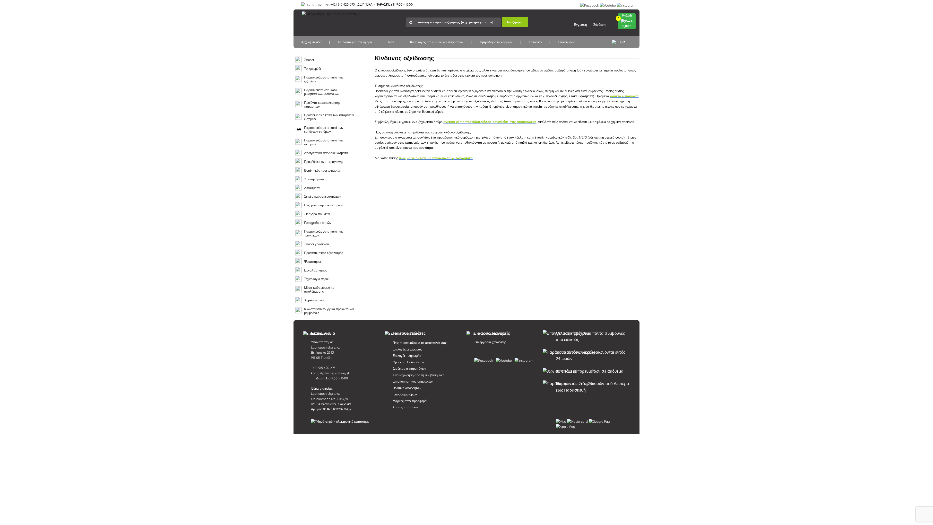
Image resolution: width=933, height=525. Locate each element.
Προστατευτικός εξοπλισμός (323, 253)
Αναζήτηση (515, 22)
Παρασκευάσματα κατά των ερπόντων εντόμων (324, 129)
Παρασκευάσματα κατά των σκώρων (324, 142)
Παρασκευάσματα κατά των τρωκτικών (324, 233)
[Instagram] (626, 4)
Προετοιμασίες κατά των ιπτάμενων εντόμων (329, 117)
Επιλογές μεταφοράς (407, 349)
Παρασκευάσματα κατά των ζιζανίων (324, 79)
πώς (402, 158)
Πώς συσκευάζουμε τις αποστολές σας (420, 343)
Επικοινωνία (566, 42)
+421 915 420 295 (323, 368)
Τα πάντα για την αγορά (355, 42)
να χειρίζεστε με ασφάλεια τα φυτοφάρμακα (440, 158)
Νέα (391, 42)
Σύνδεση (599, 24)
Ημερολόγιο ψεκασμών (496, 42)
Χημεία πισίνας (314, 300)
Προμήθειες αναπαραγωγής (323, 162)
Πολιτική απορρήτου (407, 388)
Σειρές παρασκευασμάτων (322, 196)
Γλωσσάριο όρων (405, 394)
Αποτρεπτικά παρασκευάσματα (326, 153)
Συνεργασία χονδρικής (490, 342)
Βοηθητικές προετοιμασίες (322, 170)
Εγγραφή (580, 24)
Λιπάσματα (312, 188)
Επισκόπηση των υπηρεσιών (413, 381)
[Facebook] (589, 4)
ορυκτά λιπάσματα (624, 96)
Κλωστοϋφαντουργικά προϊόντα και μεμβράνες (329, 311)
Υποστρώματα (314, 179)
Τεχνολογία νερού (316, 279)
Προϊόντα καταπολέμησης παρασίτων (322, 104)
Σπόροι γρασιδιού (316, 244)
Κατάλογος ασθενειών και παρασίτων (437, 42)
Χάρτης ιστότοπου (405, 407)
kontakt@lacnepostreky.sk (331, 373)
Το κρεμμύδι (312, 68)
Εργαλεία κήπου (315, 270)
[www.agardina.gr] (484, 359)
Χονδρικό (535, 42)
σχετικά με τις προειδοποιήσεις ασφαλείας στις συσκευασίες (489, 122)
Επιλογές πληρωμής (407, 356)
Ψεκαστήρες (312, 261)
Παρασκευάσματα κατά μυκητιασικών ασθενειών (321, 92)
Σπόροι (309, 60)
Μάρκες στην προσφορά (410, 401)
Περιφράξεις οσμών (317, 223)
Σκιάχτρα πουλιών (317, 214)
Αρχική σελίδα (311, 42)
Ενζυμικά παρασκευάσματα (323, 205)
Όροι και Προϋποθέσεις (409, 362)
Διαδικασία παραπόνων (409, 368)
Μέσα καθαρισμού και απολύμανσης (319, 289)
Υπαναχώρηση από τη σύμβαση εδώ (418, 375)
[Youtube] (608, 4)
